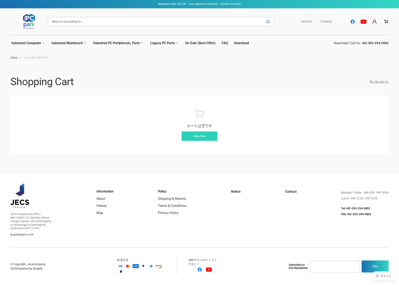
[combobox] (161, 21)
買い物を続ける (379, 81)
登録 (375, 266)
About (100, 199)
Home (13, 57)
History (101, 206)
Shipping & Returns (172, 199)
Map (99, 213)
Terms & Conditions (172, 206)
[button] (374, 21)
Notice (236, 192)
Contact (291, 192)
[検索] (269, 21)
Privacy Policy (168, 213)
